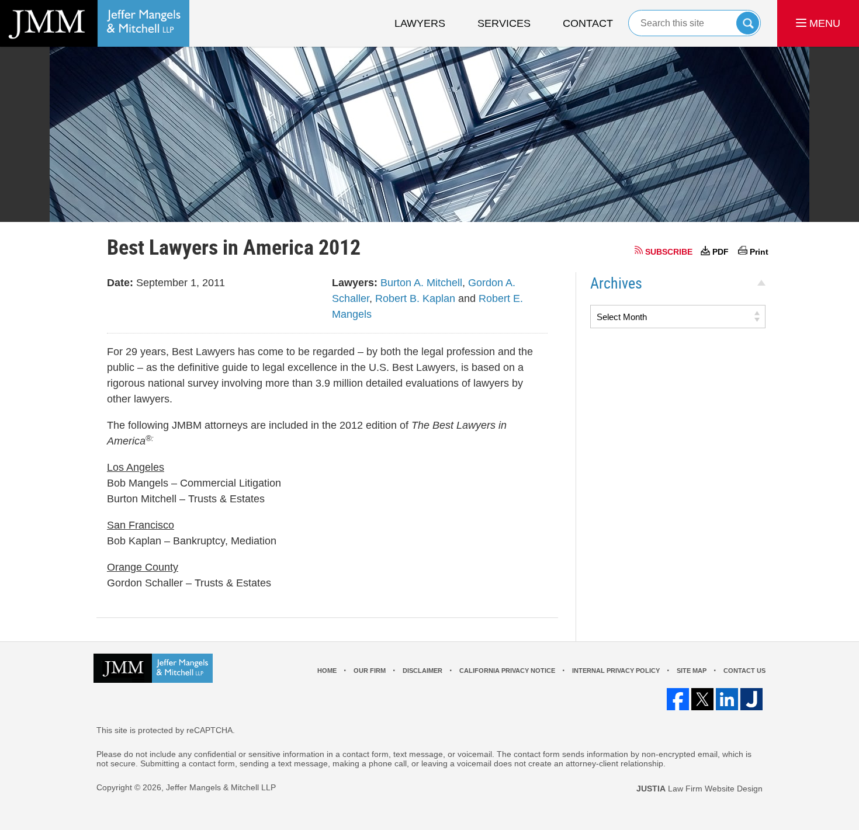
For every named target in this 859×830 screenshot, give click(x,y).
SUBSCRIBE (668, 251)
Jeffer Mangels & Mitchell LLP (221, 787)
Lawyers (419, 23)
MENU (823, 23)
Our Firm (370, 670)
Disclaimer (422, 670)
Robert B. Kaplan (415, 298)
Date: (120, 283)
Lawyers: (354, 283)
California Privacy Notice (507, 670)
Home (327, 670)
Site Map (691, 670)
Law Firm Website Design (699, 788)
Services (504, 23)
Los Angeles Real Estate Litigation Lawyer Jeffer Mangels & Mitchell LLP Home (94, 23)
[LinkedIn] (727, 699)
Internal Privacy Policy (616, 670)
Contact (588, 23)
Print (759, 251)
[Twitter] (702, 699)
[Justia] (751, 699)
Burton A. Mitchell (421, 283)
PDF (720, 251)
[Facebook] (678, 699)
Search (747, 23)
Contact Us (744, 670)
